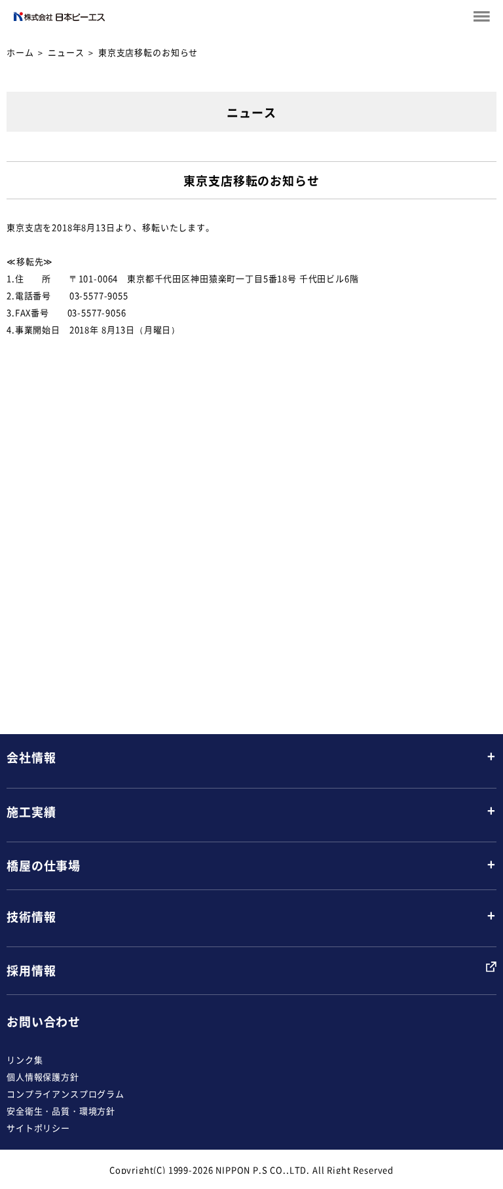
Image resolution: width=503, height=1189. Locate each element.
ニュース (66, 52)
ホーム (20, 52)
